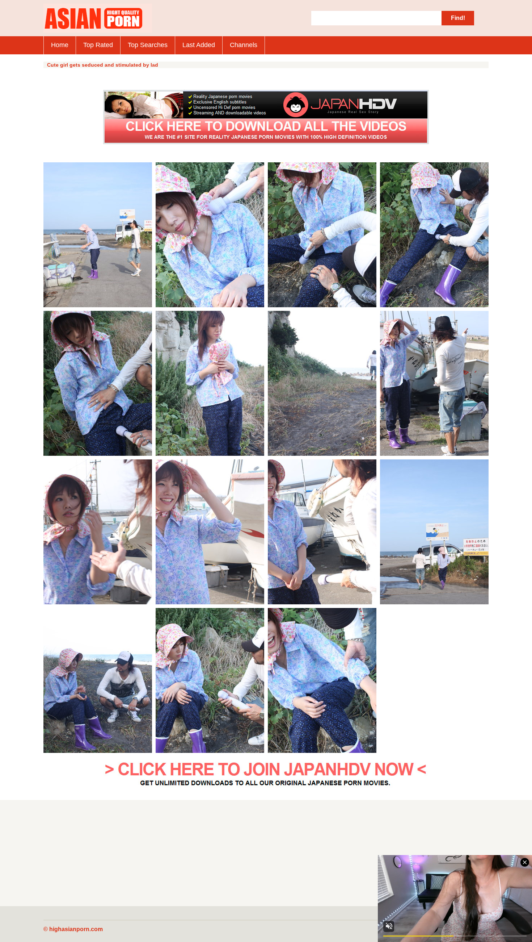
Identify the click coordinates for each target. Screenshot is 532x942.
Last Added (198, 45)
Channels (243, 45)
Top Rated (98, 45)
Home (59, 45)
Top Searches (148, 45)
